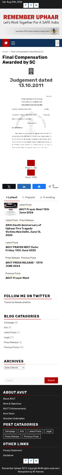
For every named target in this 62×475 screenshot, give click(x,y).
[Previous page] (29, 163)
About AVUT (9, 398)
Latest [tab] (12, 197)
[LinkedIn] (36, 5)
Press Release (26, 220)
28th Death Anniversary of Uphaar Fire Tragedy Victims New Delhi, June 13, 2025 (23, 230)
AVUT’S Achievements (14, 408)
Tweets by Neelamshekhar (17, 302)
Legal (6, 337)
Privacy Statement (12, 450)
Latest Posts (25, 205)
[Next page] (33, 163)
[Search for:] (24, 380)
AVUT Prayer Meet (17, 277)
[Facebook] (25, 5)
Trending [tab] (49, 197)
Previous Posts (28, 257)
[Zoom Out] (29, 173)
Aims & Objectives (12, 403)
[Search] (57, 43)
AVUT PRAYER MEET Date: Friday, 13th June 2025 (22, 249)
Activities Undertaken (14, 418)
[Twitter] (31, 5)
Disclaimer (8, 455)
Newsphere (23, 471)
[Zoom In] (33, 173)
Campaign (9, 322)
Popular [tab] (30, 197)
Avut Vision (8, 413)
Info (6, 327)
